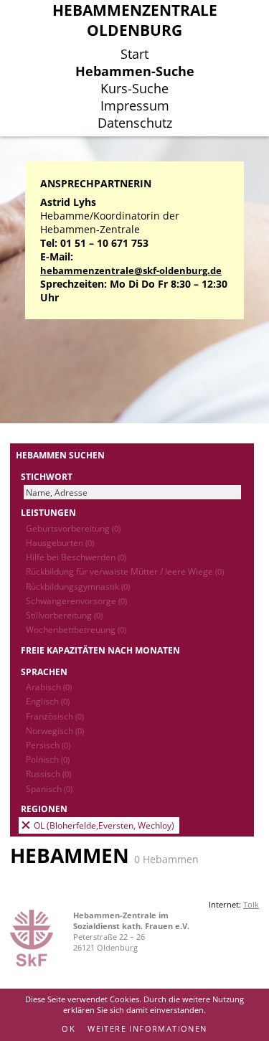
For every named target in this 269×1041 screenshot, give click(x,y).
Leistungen (48, 512)
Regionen (44, 808)
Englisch (48, 701)
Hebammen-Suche (134, 71)
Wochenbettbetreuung (76, 629)
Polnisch (48, 759)
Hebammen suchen (60, 455)
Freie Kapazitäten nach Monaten (100, 650)
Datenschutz (135, 122)
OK (68, 1028)
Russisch (48, 773)
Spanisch (49, 788)
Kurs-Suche (134, 88)
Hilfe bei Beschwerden (76, 556)
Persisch (48, 744)
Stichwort (46, 476)
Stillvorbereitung (64, 615)
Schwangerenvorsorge (76, 600)
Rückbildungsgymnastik (78, 586)
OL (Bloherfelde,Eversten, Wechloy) (104, 825)
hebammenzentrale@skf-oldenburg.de (131, 271)
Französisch (55, 716)
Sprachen (44, 671)
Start (134, 53)
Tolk (251, 904)
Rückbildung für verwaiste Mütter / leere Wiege (125, 571)
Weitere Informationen (147, 1028)
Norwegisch (55, 730)
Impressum (134, 105)
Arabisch (49, 686)
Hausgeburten (60, 542)
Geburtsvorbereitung (73, 528)
